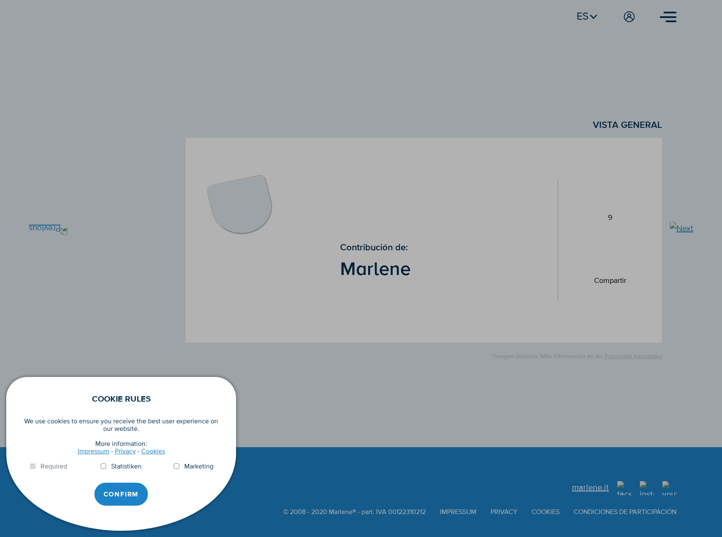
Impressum (93, 451)
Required (54, 466)
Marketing (199, 466)
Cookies (153, 451)
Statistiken (126, 466)
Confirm (121, 494)
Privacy (125, 451)
